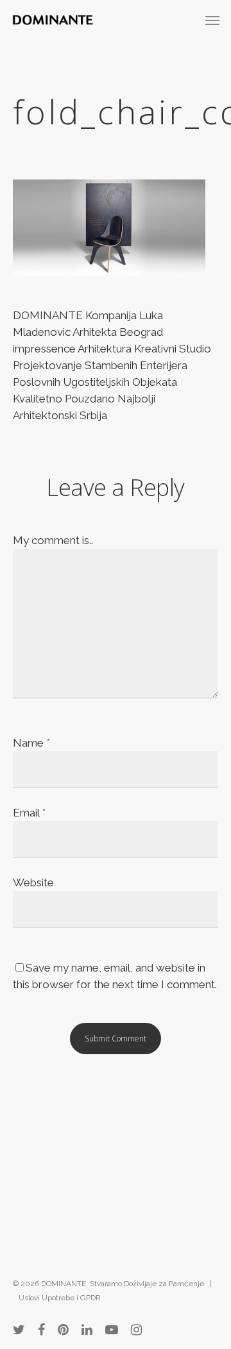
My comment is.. (53, 540)
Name (31, 742)
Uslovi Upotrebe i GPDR (60, 1297)
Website (33, 882)
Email (29, 812)
